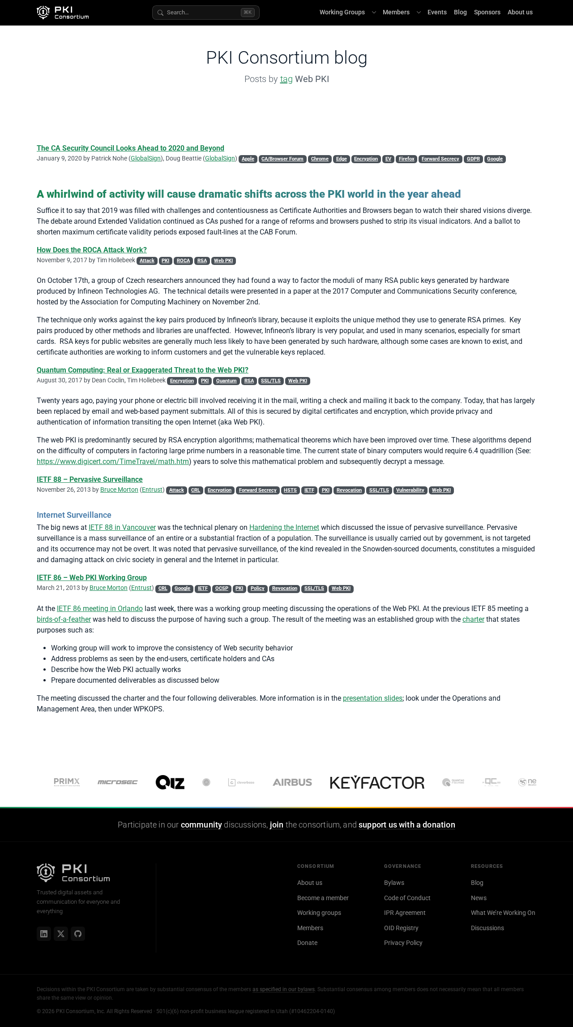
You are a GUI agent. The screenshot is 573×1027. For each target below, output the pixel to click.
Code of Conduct (407, 897)
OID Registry (401, 928)
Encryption (366, 159)
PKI (165, 261)
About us (520, 12)
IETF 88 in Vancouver (122, 527)
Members (396, 12)
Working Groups (342, 12)
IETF (309, 490)
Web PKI (223, 261)
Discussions (487, 928)
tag (286, 79)
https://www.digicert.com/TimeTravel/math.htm (113, 461)
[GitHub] (78, 934)
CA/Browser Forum (282, 159)
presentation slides (372, 698)
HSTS (290, 490)
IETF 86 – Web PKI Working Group (92, 577)
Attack (147, 261)
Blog (460, 12)
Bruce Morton (119, 489)
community (201, 824)
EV (388, 159)
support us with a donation (407, 824)
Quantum (226, 381)
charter (473, 619)
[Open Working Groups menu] (373, 12)
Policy (258, 588)
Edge (341, 159)
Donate (307, 942)
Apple (248, 159)
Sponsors (487, 12)
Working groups (319, 912)
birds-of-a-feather (64, 619)
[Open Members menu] (418, 12)
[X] (61, 934)
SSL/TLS (271, 381)
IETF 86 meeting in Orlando (100, 608)
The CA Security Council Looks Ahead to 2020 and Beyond (130, 148)
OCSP (221, 588)
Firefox (407, 159)
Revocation (349, 490)
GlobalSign (146, 158)
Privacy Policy (403, 942)
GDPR (473, 159)
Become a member (323, 897)
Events (437, 12)
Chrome (320, 159)
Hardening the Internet (284, 527)
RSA (202, 261)
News (479, 897)
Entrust (152, 489)
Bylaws (394, 882)
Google (495, 159)
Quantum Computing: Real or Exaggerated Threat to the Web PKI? (142, 370)
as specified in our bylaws (283, 989)
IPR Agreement (405, 912)
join (277, 824)
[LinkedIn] (44, 934)
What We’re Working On (503, 912)
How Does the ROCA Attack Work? (92, 250)
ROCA (183, 261)
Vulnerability (410, 490)
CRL (195, 490)
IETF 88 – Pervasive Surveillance (90, 479)
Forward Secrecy (440, 159)
